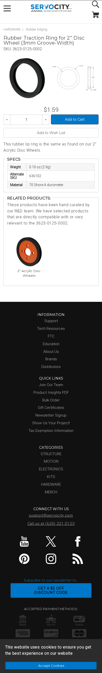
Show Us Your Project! (51, 423)
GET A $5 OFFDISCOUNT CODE (51, 590)
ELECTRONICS (51, 469)
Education (51, 344)
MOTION (51, 461)
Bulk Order (51, 400)
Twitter (51, 541)
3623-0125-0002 (27, 49)
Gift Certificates (51, 407)
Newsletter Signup (51, 415)
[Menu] (9, 9)
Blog (77, 559)
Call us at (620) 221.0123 (51, 523)
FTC (51, 336)
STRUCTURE (51, 454)
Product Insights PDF (51, 392)
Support (51, 321)
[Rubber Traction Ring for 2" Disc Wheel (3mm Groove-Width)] (27, 78)
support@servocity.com (51, 515)
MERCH (51, 492)
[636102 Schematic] (74, 78)
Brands (51, 359)
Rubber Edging (36, 29)
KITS (51, 477)
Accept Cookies (51, 666)
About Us (51, 351)
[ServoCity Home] (51, 8)
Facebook (77, 541)
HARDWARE (12, 29)
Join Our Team (51, 385)
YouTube (24, 541)
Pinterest (24, 559)
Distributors (51, 367)
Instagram (51, 559)
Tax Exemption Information (51, 430)
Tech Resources (51, 328)
